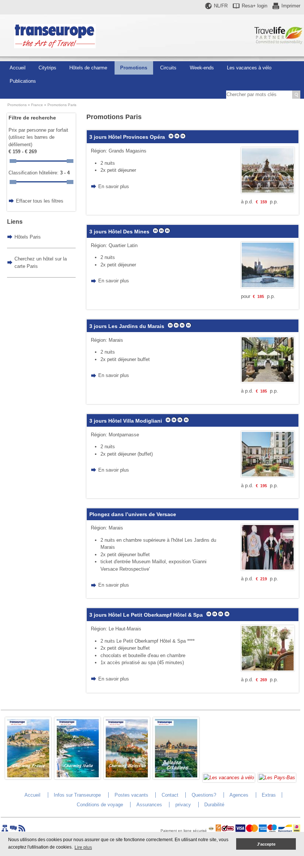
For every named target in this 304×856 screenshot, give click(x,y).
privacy (183, 804)
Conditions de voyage (100, 804)
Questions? (204, 795)
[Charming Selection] (127, 777)
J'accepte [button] (266, 844)
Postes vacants (131, 795)
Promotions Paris (61, 105)
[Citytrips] (176, 777)
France (37, 105)
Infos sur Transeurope (77, 795)
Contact (170, 795)
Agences (238, 795)
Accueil (18, 67)
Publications (23, 81)
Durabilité (214, 804)
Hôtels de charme (88, 67)
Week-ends (202, 67)
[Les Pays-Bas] (277, 777)
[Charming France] (28, 777)
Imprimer (290, 6)
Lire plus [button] (83, 847)
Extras (269, 795)
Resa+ (254, 6)
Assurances (149, 804)
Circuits (168, 67)
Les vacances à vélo (249, 67)
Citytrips (47, 67)
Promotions (133, 67)
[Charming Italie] (77, 777)
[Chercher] (296, 95)
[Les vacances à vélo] (229, 777)
